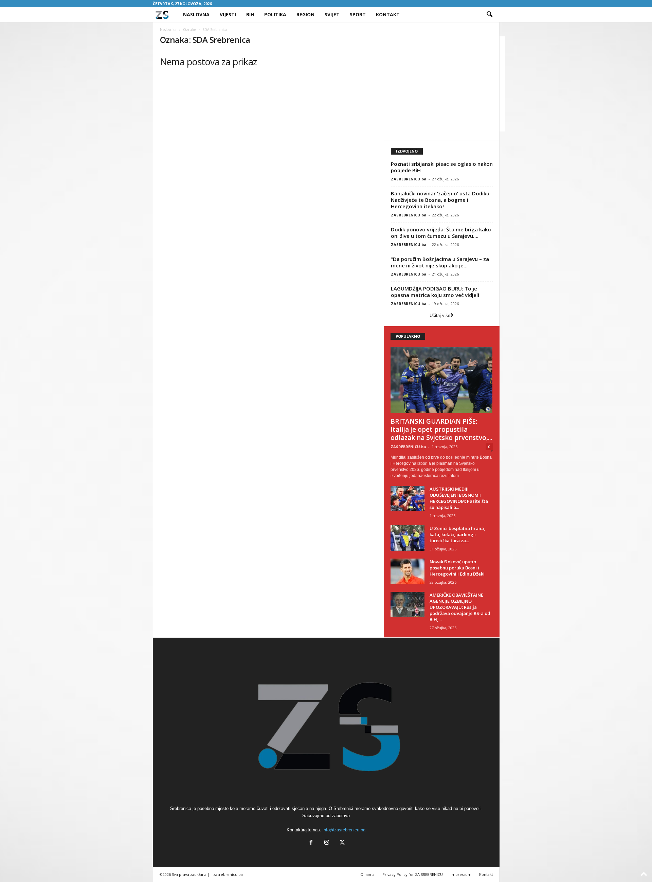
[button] (489, 14)
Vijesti (228, 14)
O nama (367, 874)
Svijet (332, 14)
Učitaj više (440, 315)
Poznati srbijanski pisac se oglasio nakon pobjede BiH (442, 167)
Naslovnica (168, 29)
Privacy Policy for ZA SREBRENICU (412, 874)
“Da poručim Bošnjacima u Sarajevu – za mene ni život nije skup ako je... (440, 262)
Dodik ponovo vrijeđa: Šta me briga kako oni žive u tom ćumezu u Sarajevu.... (441, 232)
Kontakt (388, 14)
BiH (250, 14)
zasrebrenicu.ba (228, 874)
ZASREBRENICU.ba (409, 178)
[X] (341, 843)
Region (305, 14)
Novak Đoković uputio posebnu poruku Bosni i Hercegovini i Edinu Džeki (457, 568)
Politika (275, 14)
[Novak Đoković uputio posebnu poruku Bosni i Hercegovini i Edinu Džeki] (407, 571)
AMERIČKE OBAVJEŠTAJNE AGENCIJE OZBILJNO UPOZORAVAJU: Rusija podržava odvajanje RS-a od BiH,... (460, 607)
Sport (358, 14)
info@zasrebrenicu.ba (344, 829)
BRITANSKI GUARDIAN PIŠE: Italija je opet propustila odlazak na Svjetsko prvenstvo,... (441, 429)
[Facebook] (311, 843)
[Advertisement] (448, 83)
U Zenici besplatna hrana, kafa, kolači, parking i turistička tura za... (457, 534)
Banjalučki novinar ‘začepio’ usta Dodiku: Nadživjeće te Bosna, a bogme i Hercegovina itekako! (441, 200)
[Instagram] (326, 843)
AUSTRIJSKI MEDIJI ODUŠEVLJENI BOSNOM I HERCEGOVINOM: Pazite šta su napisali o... (459, 498)
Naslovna (196, 14)
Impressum (461, 874)
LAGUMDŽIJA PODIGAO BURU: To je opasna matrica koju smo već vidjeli (435, 291)
